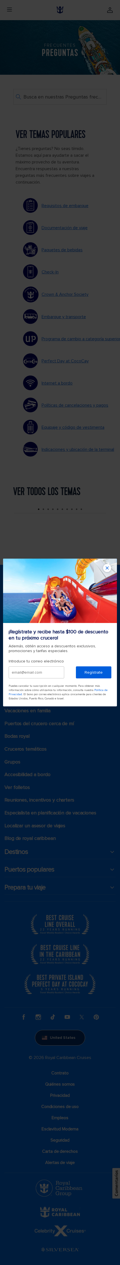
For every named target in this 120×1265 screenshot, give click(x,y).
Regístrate (94, 672)
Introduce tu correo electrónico (36, 661)
